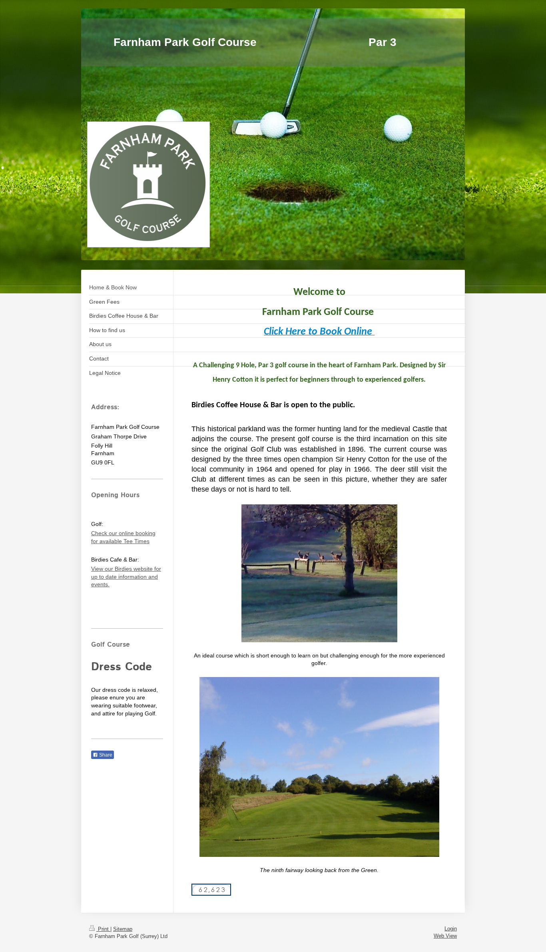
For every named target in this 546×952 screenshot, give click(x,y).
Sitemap (122, 929)
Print (103, 929)
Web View (445, 936)
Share (105, 755)
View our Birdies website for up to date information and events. (126, 577)
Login (450, 929)
